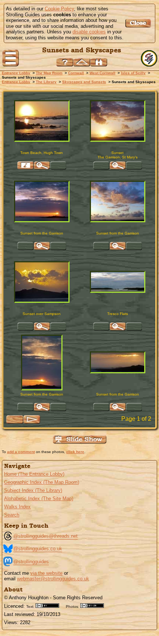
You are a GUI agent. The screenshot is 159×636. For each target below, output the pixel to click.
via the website (46, 573)
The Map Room (49, 73)
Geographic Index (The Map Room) (41, 482)
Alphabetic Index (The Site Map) (38, 498)
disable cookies (89, 32)
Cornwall (76, 73)
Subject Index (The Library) (33, 490)
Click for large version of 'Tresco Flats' (117, 326)
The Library (46, 82)
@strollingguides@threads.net (45, 536)
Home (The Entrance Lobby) (34, 474)
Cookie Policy (59, 9)
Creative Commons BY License (49, 605)
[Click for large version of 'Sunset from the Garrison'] (42, 201)
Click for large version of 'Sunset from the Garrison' (42, 246)
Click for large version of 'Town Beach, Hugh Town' (42, 165)
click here (75, 452)
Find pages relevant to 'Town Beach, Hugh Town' (25, 165)
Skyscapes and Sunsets (84, 82)
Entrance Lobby (16, 73)
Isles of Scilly (133, 73)
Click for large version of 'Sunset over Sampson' (42, 326)
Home (150, 59)
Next (31, 419)
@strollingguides (31, 561)
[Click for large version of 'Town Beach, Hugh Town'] (42, 121)
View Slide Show (79, 439)
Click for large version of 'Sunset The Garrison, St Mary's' (117, 165)
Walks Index (17, 506)
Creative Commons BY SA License (94, 605)
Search (11, 515)
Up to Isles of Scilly (81, 62)
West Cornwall (102, 73)
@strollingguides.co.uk (37, 548)
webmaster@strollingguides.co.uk (53, 578)
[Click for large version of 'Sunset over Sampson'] (42, 282)
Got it (139, 23)
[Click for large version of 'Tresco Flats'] (117, 282)
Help (64, 62)
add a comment (21, 452)
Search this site (98, 62)
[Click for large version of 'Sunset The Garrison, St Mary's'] (117, 121)
